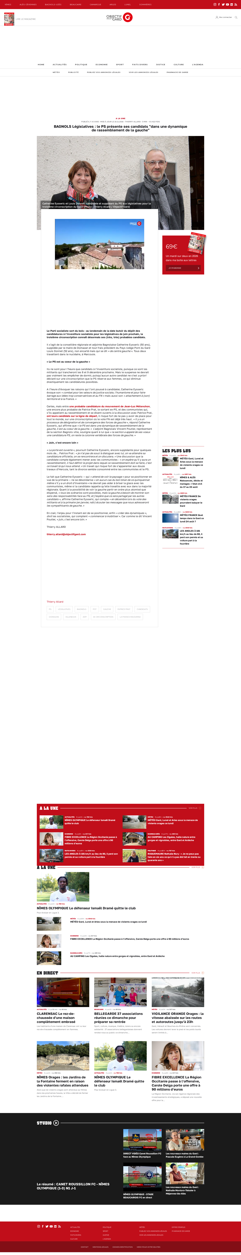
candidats (142, 609)
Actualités (60, 65)
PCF (95, 609)
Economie (102, 65)
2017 (85, 617)
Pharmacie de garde (177, 72)
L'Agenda (197, 65)
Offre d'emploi (178, 1227)
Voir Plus (193, 808)
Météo (56, 72)
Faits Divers (140, 65)
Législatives (64, 609)
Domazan (54, 617)
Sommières (145, 4)
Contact (84, 1247)
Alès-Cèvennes (28, 4)
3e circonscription (103, 617)
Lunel (128, 4)
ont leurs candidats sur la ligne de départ (72, 415)
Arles (113, 4)
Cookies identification (123, 1247)
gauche (107, 609)
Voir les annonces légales (143, 72)
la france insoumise (130, 617)
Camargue (95, 4)
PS (50, 609)
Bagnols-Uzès (53, 4)
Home (41, 65)
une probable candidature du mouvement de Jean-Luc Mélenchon (109, 406)
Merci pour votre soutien (148, 1247)
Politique (81, 65)
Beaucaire (75, 4)
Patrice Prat (124, 609)
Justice (160, 65)
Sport (120, 65)
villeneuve (70, 617)
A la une (120, 118)
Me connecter (225, 17)
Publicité (73, 72)
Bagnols (81, 609)
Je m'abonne (175, 268)
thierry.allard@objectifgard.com (66, 534)
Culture (179, 65)
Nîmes (8, 4)
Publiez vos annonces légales (103, 72)
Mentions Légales (100, 1247)
